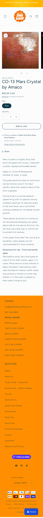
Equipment (10, 440)
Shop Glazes (10, 411)
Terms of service (14, 508)
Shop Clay (9, 417)
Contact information (30, 508)
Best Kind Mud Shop (20, 501)
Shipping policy (23, 512)
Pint (7, 106)
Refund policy (19, 504)
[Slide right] (27, 73)
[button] (5, 16)
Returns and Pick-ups (14, 446)
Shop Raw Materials (13, 429)
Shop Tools (10, 423)
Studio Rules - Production (16, 382)
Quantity (5, 111)
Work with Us (11, 400)
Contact (8, 394)
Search (8, 371)
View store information (14, 144)
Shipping (5, 96)
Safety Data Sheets (13, 406)
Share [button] (6, 151)
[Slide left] (16, 73)
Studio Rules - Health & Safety (18, 388)
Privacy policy (32, 504)
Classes (8, 435)
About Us (9, 376)
